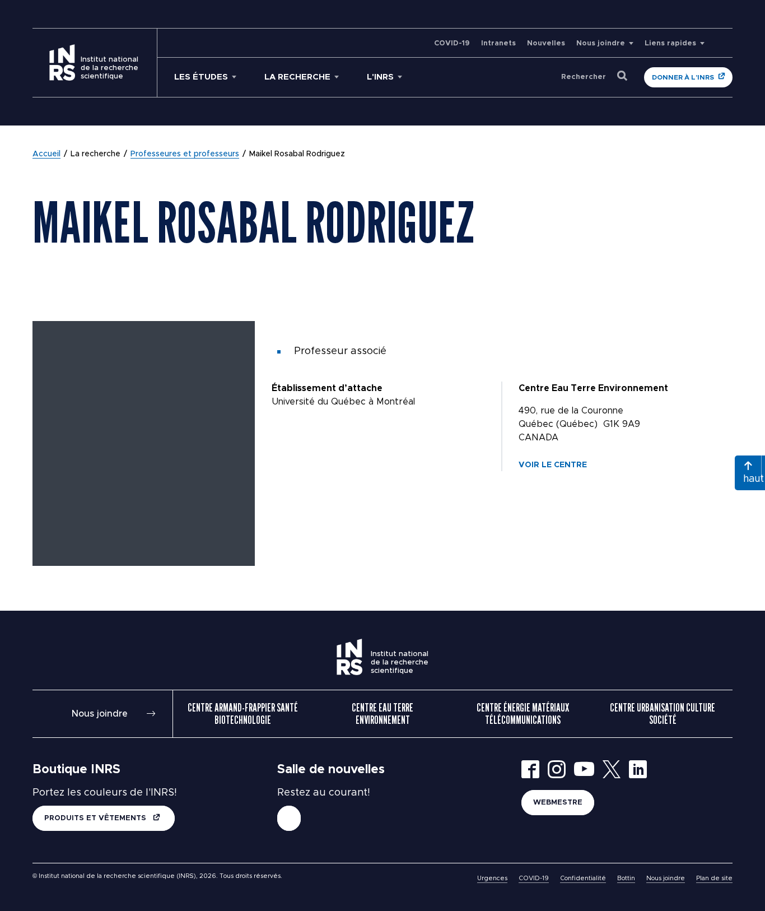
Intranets (498, 43)
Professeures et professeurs (184, 154)
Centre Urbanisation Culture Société (662, 714)
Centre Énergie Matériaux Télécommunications (523, 714)
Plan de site (714, 878)
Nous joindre (600, 43)
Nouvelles (546, 43)
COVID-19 (452, 43)
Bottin (626, 878)
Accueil (46, 154)
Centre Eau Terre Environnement (382, 714)
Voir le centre (553, 465)
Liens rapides (670, 43)
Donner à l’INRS (683, 77)
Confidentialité (583, 878)
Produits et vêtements (96, 818)
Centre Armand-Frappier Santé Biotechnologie (243, 714)
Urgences (492, 878)
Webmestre (557, 802)
